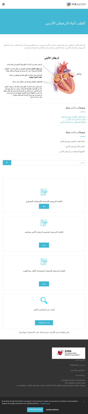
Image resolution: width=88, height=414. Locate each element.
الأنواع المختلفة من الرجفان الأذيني (72, 122)
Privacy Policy (45, 404)
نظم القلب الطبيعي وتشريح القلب (73, 117)
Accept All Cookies (35, 410)
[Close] (84, 401)
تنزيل (44, 206)
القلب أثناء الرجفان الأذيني (75, 120)
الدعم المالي (79, 360)
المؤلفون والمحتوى (77, 370)
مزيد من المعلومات (44, 323)
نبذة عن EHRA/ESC (77, 365)
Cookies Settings (52, 410)
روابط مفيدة (80, 375)
